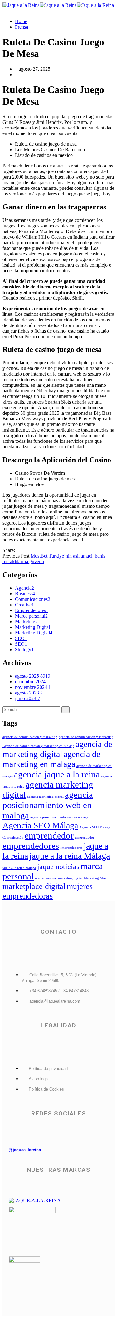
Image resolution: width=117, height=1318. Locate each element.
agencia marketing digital (45, 796)
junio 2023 (27, 698)
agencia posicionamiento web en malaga (47, 805)
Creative (24, 604)
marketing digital (70, 878)
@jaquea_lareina (25, 1149)
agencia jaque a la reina (57, 774)
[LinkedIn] (33, 550)
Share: (8, 550)
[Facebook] (18, 550)
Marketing (26, 621)
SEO (21, 638)
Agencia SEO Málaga (40, 825)
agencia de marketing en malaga (51, 759)
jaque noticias (58, 866)
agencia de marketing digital (57, 749)
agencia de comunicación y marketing (29, 737)
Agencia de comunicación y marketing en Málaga (38, 746)
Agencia (24, 588)
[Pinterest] (28, 550)
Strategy (24, 649)
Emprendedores (31, 610)
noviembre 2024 (33, 687)
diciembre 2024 (32, 681)
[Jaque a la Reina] (21, 5)
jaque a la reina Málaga (69, 856)
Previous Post (15, 556)
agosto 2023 (29, 692)
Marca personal (31, 616)
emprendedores (30, 846)
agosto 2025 (32, 676)
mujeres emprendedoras (47, 890)
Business (25, 593)
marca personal (46, 878)
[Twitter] (23, 550)
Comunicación (12, 837)
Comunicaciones (32, 599)
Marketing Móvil (96, 878)
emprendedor (49, 835)
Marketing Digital (33, 627)
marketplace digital (34, 886)
